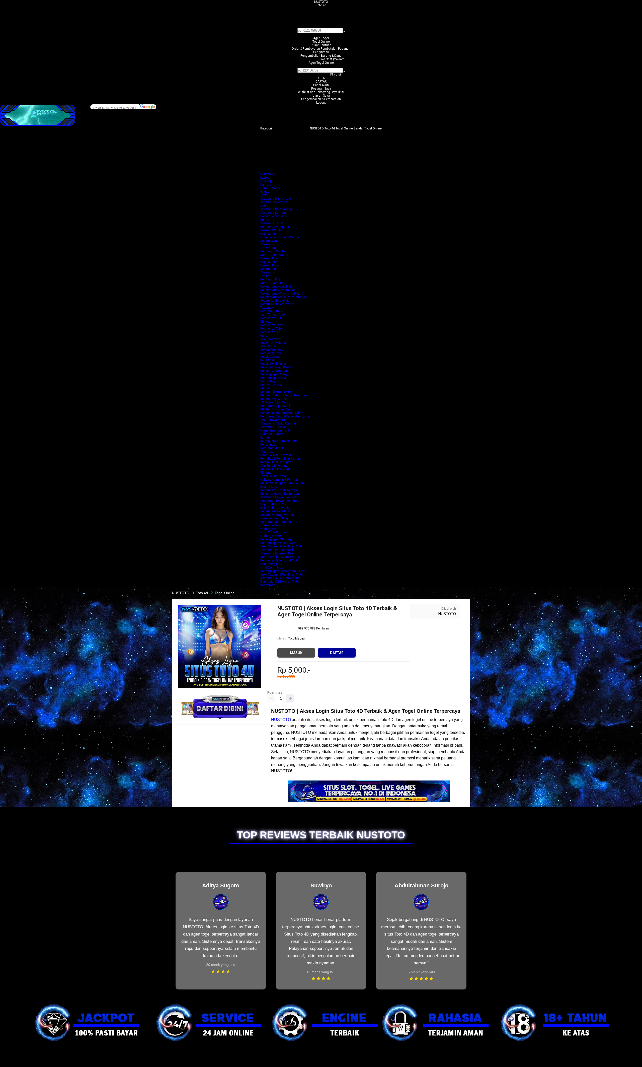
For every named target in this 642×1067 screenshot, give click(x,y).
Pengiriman (321, 52)
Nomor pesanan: (321, 66)
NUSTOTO (321, 2)
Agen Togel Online (321, 62)
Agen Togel (321, 38)
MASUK (296, 653)
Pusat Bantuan (321, 45)
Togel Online (321, 41)
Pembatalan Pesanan (335, 48)
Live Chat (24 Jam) (332, 59)
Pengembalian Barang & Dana (321, 55)
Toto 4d (321, 5)
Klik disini (336, 74)
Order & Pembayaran (306, 48)
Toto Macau (296, 638)
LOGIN (321, 78)
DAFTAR (321, 81)
